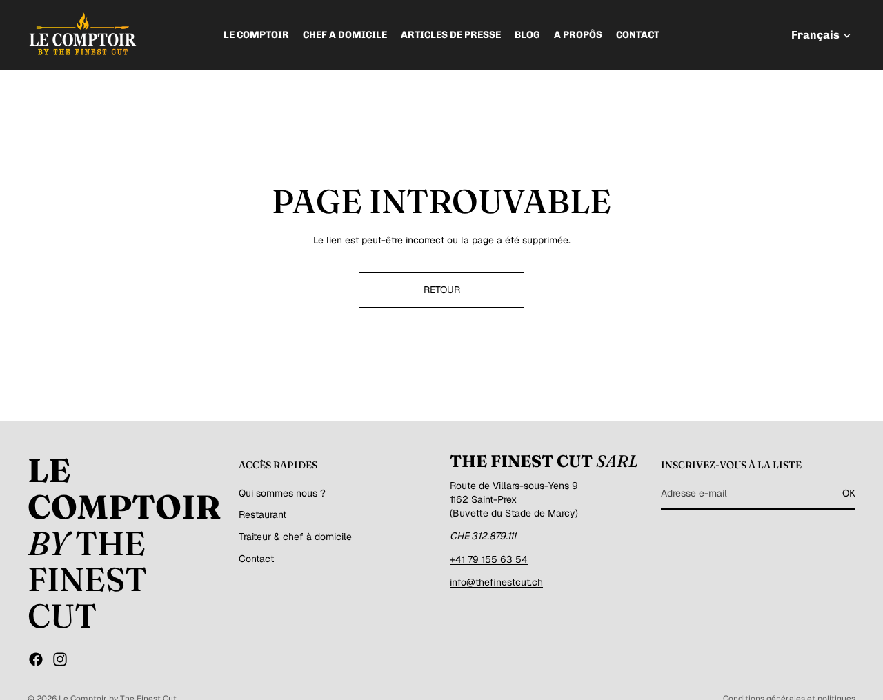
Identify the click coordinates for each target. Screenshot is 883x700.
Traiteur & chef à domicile (295, 536)
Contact (256, 558)
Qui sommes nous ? (282, 493)
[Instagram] (60, 659)
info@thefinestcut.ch (496, 582)
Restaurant (262, 514)
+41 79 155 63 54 (489, 559)
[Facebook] (36, 659)
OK (848, 493)
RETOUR (442, 289)
